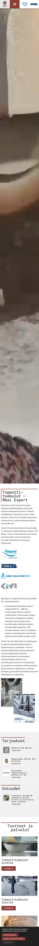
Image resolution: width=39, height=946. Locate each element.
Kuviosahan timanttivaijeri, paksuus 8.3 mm (19, 773)
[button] (14, 4)
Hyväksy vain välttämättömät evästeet (13, 938)
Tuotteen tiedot (15, 750)
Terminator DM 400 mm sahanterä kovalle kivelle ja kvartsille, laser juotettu (22, 798)
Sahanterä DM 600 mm (21, 748)
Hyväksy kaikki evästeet (10, 935)
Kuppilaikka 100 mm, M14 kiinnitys (23, 760)
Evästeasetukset (8, 942)
